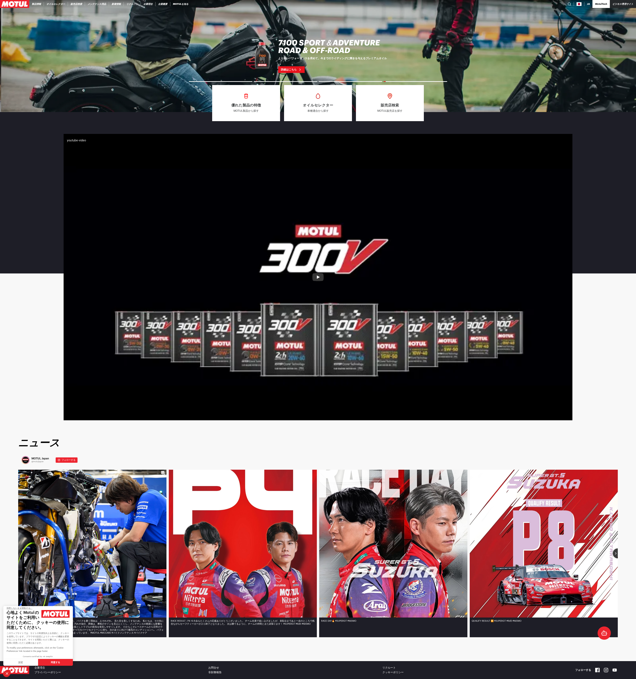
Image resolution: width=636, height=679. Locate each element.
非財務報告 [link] (215, 672)
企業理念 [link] (39, 667)
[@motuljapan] (25, 460)
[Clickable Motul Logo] (14, 4)
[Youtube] (614, 670)
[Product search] (569, 4)
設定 (20, 662)
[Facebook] (597, 670)
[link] (76, 4)
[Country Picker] (579, 4)
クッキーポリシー (393, 672)
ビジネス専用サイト (622, 4)
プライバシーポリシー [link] (47, 672)
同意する (55, 662)
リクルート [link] (389, 667)
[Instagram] (606, 670)
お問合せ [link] (213, 667)
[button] (7, 673)
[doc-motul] (604, 633)
